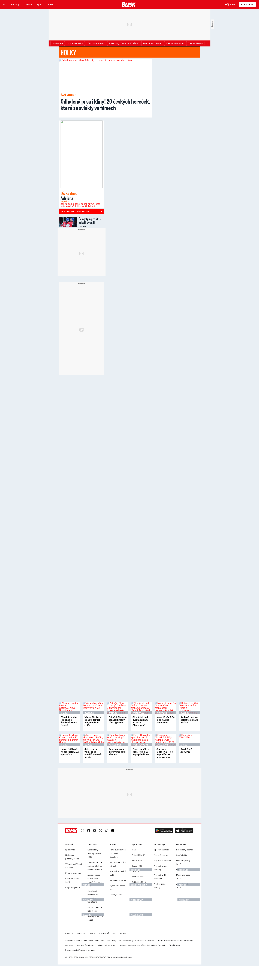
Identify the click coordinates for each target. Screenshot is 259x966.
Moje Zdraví (115, 745)
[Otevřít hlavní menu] (4, 4)
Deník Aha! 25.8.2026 (186, 750)
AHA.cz (64, 713)
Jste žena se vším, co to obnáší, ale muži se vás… (93, 753)
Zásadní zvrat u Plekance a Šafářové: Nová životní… (69, 721)
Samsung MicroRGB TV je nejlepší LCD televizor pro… (164, 753)
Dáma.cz (113, 713)
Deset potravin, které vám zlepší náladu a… (117, 752)
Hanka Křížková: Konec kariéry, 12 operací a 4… (70, 752)
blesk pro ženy (139, 885)
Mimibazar (161, 713)
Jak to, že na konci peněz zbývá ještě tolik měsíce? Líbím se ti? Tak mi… (80, 205)
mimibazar (88, 900)
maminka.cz (137, 915)
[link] (82, 831)
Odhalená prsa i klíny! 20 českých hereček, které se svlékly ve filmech (105, 104)
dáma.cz (87, 915)
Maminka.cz (138, 713)
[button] (164, 831)
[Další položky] (206, 43)
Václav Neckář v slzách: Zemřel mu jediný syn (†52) (93, 721)
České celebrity (69, 94)
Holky (68, 52)
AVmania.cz (162, 745)
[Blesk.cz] (129, 4)
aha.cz (86, 885)
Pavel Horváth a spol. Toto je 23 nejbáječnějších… (141, 752)
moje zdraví (137, 900)
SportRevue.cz (140, 745)
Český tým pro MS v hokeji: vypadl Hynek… (90, 222)
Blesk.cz (89, 713)
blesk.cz (135, 870)
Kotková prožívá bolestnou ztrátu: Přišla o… (189, 720)
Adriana (69, 195)
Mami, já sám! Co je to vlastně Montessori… (165, 720)
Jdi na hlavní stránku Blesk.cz (76, 211)
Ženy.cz (88, 745)
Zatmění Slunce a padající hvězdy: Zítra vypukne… (118, 720)
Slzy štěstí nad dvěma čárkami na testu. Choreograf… (140, 721)
